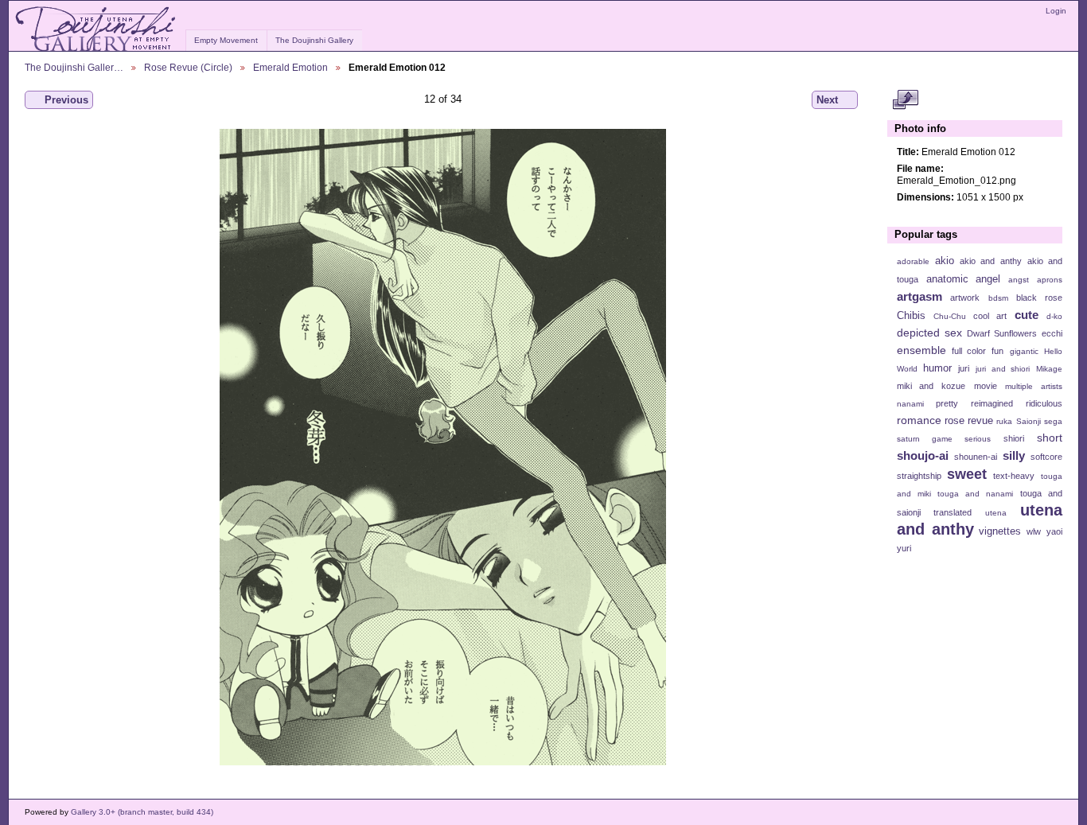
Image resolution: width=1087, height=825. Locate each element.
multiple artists (1033, 386)
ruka (1004, 421)
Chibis (911, 315)
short (1049, 437)
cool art (990, 316)
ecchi (1052, 333)
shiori (1013, 438)
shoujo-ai (923, 455)
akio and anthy (990, 261)
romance (919, 420)
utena (996, 512)
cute (1026, 314)
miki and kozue (931, 386)
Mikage (1049, 368)
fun (997, 351)
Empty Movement (226, 40)
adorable (913, 261)
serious (977, 438)
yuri (904, 548)
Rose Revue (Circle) (188, 67)
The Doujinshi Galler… (74, 67)
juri (963, 368)
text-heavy (1013, 476)
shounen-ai (975, 456)
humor (937, 368)
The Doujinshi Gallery (314, 40)
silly (1014, 455)
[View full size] (443, 447)
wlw (1034, 531)
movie (985, 386)
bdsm (998, 298)
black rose (1039, 297)
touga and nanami (975, 493)
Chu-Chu (949, 316)
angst (1018, 279)
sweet (967, 473)
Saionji (1028, 421)
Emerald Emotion (290, 67)
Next (827, 100)
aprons (1049, 279)
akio (944, 261)
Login (1056, 10)
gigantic (1024, 351)
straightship (919, 476)
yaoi (1054, 531)
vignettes (1000, 531)
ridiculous (1044, 403)
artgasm (919, 296)
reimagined (992, 403)
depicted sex (929, 332)
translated (952, 512)
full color (969, 351)
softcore (1046, 456)
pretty (947, 403)
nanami (910, 403)
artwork (965, 297)
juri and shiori (1003, 368)
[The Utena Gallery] (96, 29)
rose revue (969, 420)
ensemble (921, 350)
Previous (66, 100)
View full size (905, 100)
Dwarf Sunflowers (1002, 333)
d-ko (1054, 316)
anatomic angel (963, 279)
